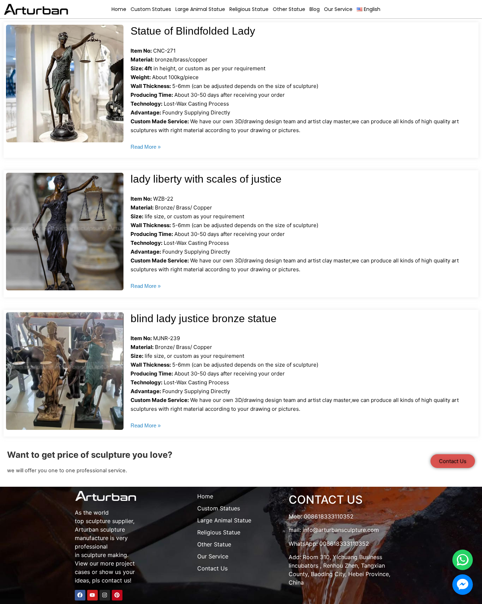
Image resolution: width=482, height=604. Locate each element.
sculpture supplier (109, 521)
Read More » (146, 147)
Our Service (338, 9)
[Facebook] (80, 595)
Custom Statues (151, 9)
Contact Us (212, 568)
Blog (314, 9)
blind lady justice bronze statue (204, 318)
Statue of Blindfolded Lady (193, 31)
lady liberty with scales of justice (206, 179)
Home (119, 9)
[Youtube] (92, 595)
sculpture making (104, 554)
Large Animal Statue (200, 9)
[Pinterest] (117, 595)
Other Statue (289, 9)
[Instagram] (105, 595)
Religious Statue (249, 9)
